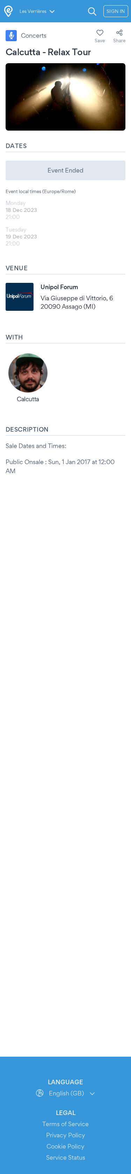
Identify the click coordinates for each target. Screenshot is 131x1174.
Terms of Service (65, 1124)
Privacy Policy (65, 1135)
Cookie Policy (65, 1146)
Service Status (65, 1157)
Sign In (116, 11)
